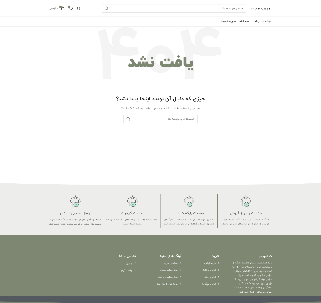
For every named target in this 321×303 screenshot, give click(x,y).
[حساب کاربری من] (78, 8)
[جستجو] (106, 8)
